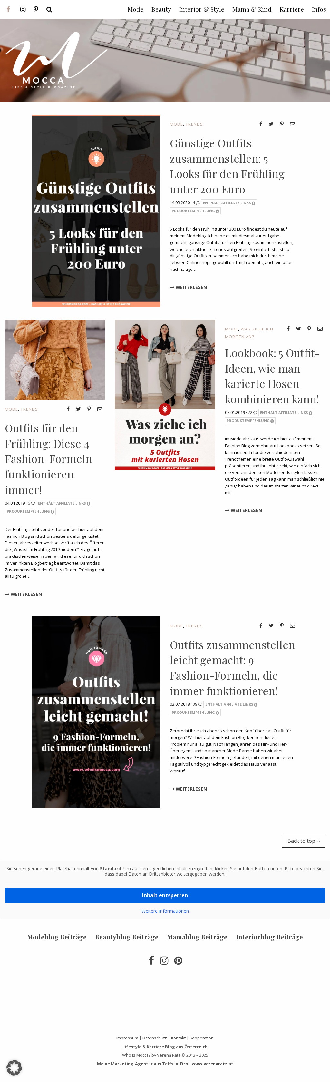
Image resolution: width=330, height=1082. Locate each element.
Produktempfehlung (193, 210)
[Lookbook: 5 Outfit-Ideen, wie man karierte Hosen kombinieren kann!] (165, 394)
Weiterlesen (190, 287)
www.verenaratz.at (212, 1064)
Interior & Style (201, 9)
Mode (176, 124)
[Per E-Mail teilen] (292, 124)
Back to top (301, 840)
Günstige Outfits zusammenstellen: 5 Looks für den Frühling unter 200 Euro (227, 165)
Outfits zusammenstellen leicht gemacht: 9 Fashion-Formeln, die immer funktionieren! (232, 667)
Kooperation (202, 1038)
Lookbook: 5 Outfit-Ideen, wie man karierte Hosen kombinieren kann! (272, 375)
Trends (194, 124)
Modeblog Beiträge (57, 936)
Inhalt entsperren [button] (165, 895)
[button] (14, 1068)
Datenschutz (154, 1038)
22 (250, 412)
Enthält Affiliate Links (227, 202)
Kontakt (178, 1038)
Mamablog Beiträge (197, 936)
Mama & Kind (252, 9)
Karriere (292, 9)
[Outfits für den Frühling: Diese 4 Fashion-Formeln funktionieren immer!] (55, 359)
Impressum (127, 1038)
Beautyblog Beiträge (127, 936)
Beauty (161, 9)
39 (195, 704)
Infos (319, 9)
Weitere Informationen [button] (165, 911)
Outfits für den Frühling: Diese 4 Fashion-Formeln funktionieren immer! (48, 458)
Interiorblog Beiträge (269, 936)
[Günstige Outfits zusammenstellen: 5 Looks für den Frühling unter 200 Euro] (96, 210)
